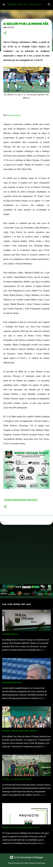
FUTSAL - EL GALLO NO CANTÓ (17, 779)
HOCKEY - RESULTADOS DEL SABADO (19, 731)
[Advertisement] (26, 555)
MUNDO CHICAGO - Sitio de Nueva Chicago (29, 4)
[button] (5, 33)
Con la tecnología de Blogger (28, 857)
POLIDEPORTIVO (10, 634)
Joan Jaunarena (14, 115)
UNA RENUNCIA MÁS (11, 682)
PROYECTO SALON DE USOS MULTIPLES (20, 827)
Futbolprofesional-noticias (21, 500)
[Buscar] (49, 4)
